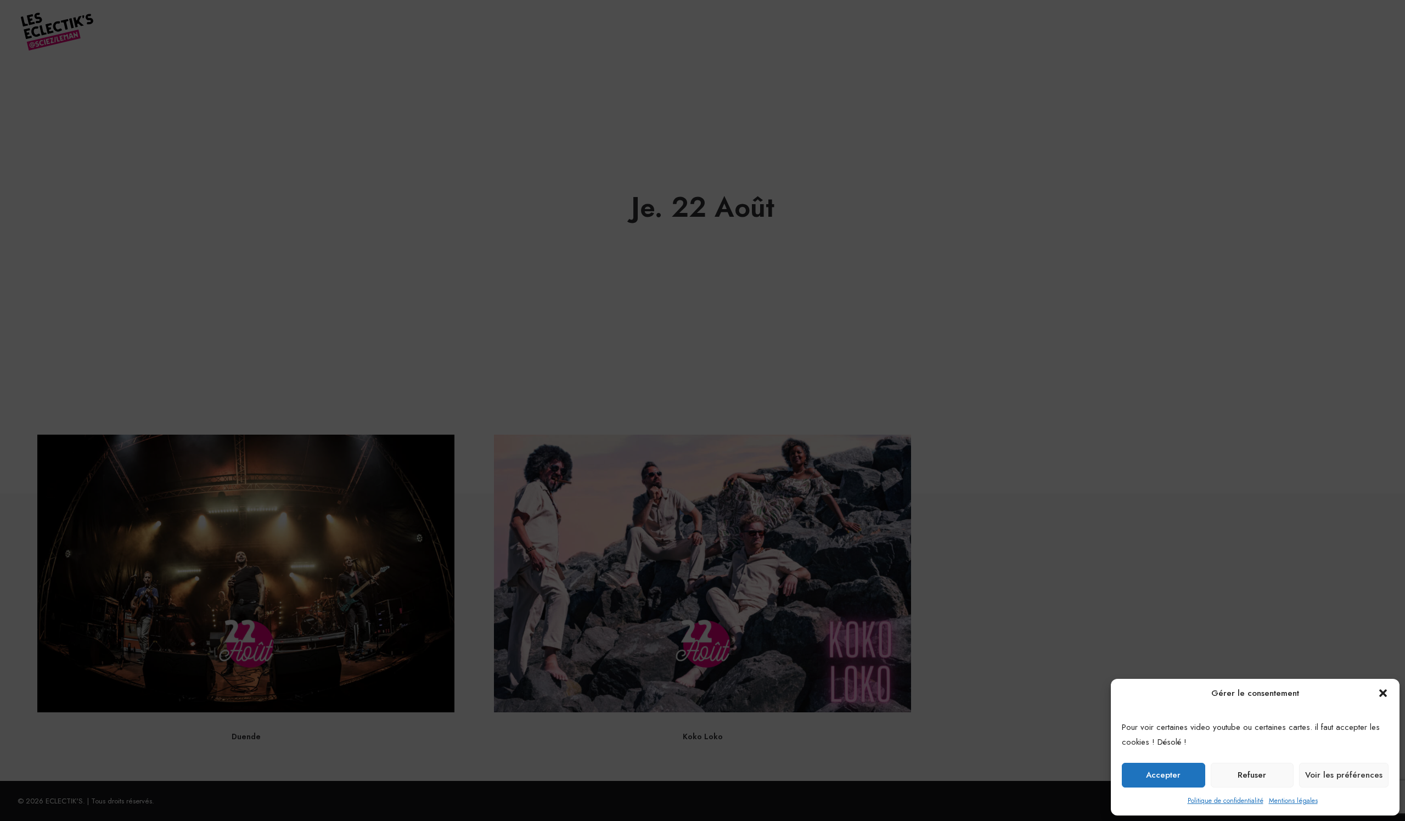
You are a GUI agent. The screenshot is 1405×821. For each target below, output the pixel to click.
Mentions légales (1293, 801)
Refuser (1252, 775)
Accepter (1163, 775)
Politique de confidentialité (1225, 801)
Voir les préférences (1343, 775)
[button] (1383, 693)
